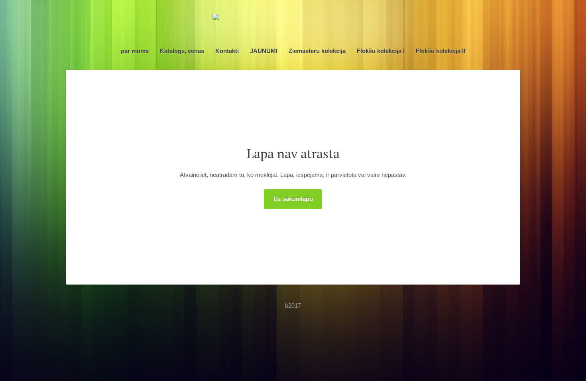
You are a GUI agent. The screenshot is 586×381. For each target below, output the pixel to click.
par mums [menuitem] (135, 50)
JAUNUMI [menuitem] (263, 50)
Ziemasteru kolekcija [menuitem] (317, 50)
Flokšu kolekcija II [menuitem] (440, 50)
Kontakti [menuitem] (227, 50)
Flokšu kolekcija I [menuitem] (381, 50)
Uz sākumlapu (293, 198)
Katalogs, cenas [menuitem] (182, 50)
